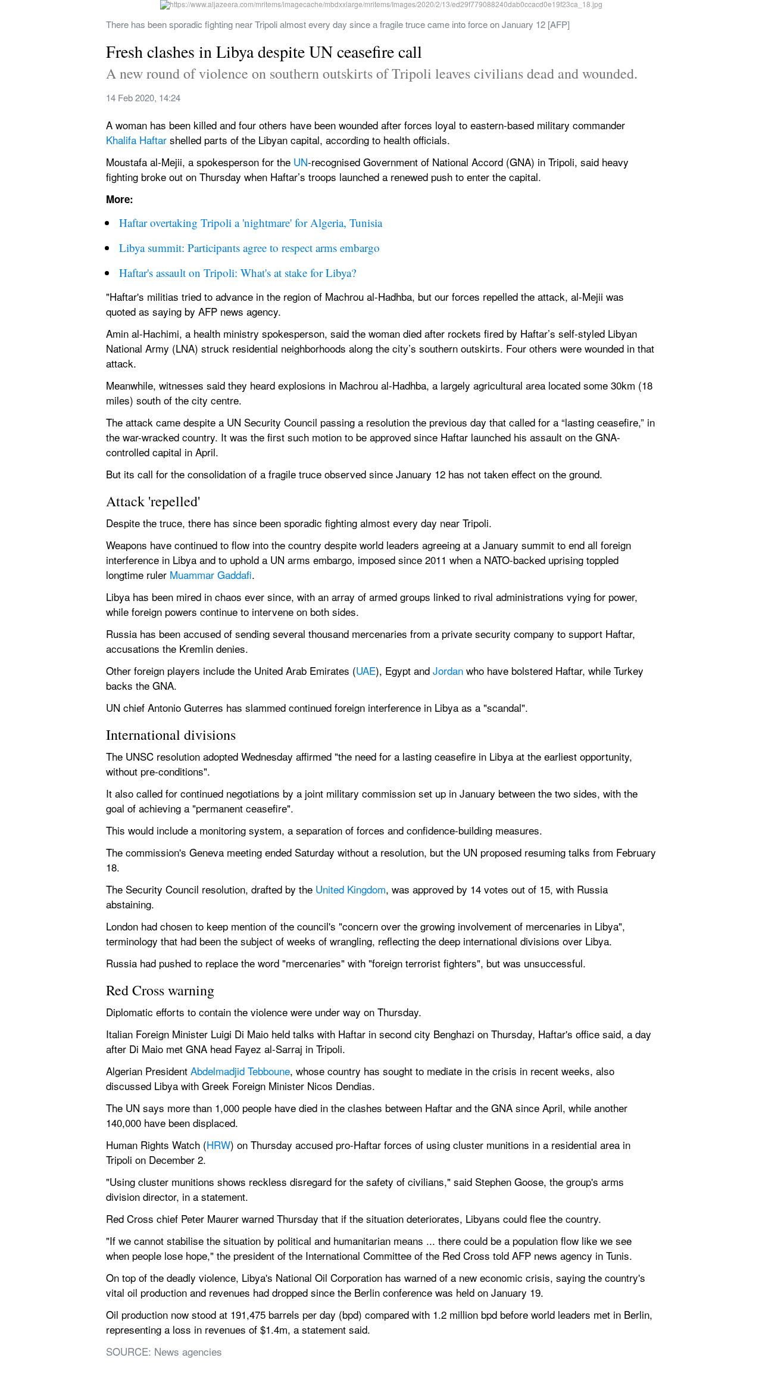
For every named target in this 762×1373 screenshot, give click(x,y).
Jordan (448, 670)
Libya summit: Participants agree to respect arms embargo (249, 247)
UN (300, 161)
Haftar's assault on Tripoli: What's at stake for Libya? (237, 272)
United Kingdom (351, 889)
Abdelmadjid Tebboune (240, 1070)
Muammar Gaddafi (211, 574)
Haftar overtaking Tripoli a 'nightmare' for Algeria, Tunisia (250, 222)
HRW (218, 1144)
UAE (366, 670)
